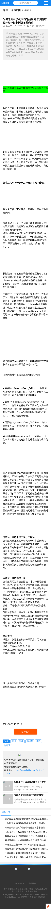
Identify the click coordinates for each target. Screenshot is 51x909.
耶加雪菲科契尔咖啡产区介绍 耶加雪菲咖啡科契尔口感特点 (26, 849)
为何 (6, 741)
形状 (21, 741)
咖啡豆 (7, 745)
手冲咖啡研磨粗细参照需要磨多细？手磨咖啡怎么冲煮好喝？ (26, 853)
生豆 (26, 10)
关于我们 (34, 897)
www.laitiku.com (32, 895)
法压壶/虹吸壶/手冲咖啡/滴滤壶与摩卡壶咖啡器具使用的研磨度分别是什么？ (26, 827)
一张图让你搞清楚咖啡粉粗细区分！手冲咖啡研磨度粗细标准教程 (26, 823)
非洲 (14, 741)
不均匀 (30, 741)
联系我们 (42, 897)
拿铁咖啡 (16, 10)
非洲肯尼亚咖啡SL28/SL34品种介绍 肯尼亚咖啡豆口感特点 (26, 844)
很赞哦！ (25, 731)
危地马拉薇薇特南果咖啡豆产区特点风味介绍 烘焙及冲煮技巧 (26, 836)
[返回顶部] (48, 815)
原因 (38, 741)
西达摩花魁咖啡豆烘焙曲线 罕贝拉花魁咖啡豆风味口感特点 (26, 819)
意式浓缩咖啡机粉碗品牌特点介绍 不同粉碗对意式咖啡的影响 (26, 840)
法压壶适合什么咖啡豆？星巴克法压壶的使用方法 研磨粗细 (26, 832)
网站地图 (25, 897)
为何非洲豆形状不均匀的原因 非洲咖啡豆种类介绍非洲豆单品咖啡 (26, 857)
